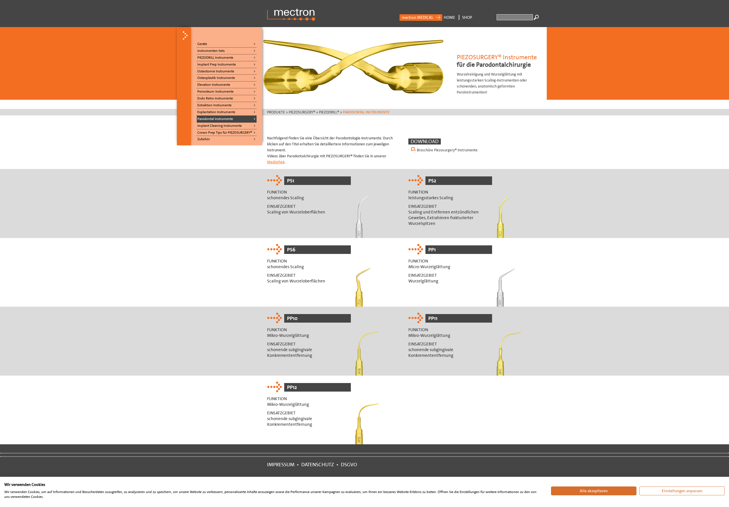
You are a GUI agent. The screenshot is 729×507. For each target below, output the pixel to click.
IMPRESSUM (282, 464)
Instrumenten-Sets (211, 50)
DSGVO (350, 464)
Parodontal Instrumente (215, 119)
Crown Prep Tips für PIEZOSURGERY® (224, 132)
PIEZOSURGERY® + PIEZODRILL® (314, 112)
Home (449, 17)
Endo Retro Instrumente (215, 98)
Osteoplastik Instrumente (216, 78)
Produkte (276, 112)
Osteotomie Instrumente (215, 71)
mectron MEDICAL (417, 17)
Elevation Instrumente (213, 84)
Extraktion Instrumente (214, 105)
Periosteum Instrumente (215, 91)
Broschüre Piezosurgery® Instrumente (447, 150)
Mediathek (275, 162)
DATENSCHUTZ (317, 464)
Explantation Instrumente (216, 112)
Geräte (202, 44)
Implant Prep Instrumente (216, 64)
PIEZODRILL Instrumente (215, 57)
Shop (467, 17)
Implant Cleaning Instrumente (219, 125)
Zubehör (203, 139)
